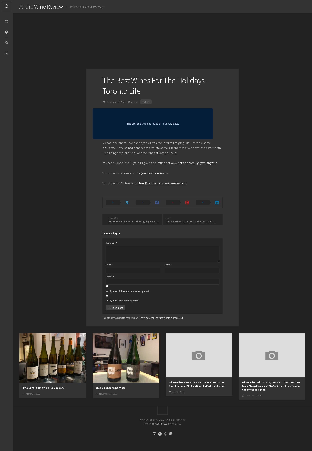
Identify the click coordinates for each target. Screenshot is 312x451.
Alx (179, 423)
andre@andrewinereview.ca (150, 173)
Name (109, 264)
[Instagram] (6, 21)
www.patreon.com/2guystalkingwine (194, 163)
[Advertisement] (162, 37)
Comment (111, 242)
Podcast (145, 101)
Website (110, 276)
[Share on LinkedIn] (208, 202)
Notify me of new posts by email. (122, 300)
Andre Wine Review (41, 6)
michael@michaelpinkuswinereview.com (160, 183)
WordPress (161, 423)
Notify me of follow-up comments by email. (128, 291)
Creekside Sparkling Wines (110, 387)
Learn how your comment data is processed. (161, 317)
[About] (6, 32)
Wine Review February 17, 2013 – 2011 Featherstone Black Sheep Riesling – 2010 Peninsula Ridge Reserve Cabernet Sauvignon (271, 386)
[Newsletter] (6, 42)
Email (168, 264)
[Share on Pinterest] (177, 202)
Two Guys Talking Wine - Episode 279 (43, 387)
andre (134, 101)
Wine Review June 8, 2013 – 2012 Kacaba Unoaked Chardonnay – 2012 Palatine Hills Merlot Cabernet (197, 384)
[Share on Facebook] (148, 202)
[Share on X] (118, 202)
